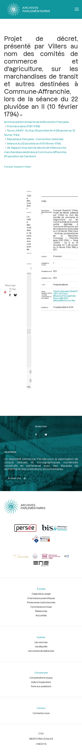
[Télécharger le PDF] (5, 292)
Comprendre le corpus (41, 677)
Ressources (41, 611)
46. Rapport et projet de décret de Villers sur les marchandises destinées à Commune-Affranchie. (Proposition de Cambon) (35, 152)
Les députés (41, 646)
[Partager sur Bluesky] (15, 295)
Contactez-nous (41, 713)
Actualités (41, 615)
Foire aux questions (41, 686)
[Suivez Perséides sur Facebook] (36, 434)
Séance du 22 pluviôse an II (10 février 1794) (34, 143)
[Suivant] (31, 380)
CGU (41, 733)
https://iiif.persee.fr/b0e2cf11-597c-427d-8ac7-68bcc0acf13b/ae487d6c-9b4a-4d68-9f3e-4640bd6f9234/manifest (65, 296)
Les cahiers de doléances (41, 650)
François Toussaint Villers (17, 166)
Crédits (41, 744)
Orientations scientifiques (41, 598)
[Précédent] (31, 371)
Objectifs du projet (41, 593)
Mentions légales (41, 738)
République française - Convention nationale (35, 139)
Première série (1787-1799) (23, 126)
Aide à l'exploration (41, 682)
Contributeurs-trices (41, 606)
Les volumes (41, 642)
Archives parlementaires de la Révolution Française (36, 121)
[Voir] (21, 114)
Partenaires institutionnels (41, 602)
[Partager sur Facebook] (10, 295)
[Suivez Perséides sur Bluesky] (46, 434)
